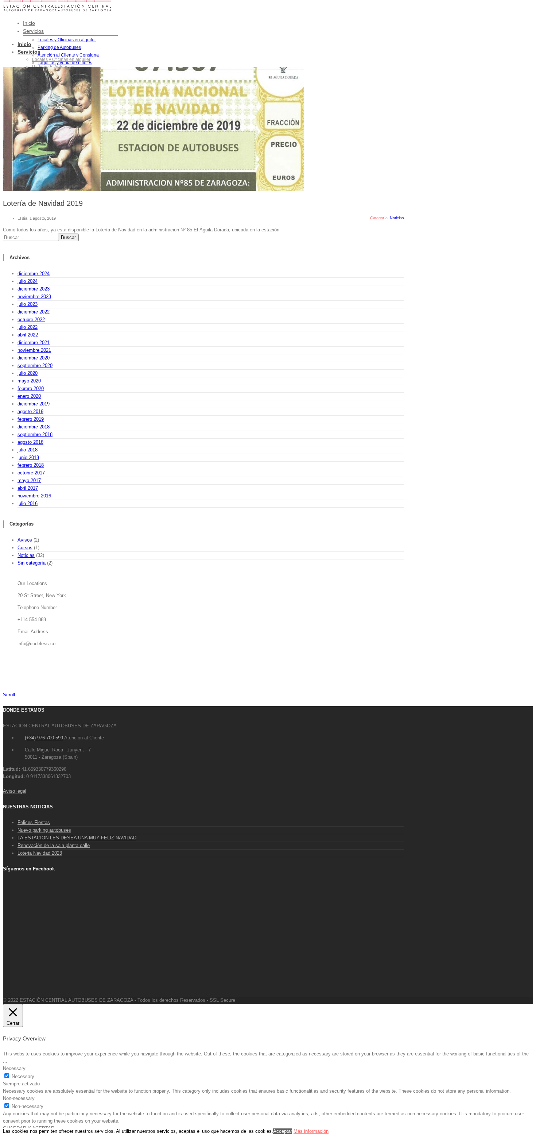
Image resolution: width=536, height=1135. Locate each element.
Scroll (9, 694)
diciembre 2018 (34, 427)
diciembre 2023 (34, 289)
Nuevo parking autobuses (44, 830)
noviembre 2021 (34, 350)
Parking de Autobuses (59, 47)
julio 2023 (28, 304)
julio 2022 (28, 327)
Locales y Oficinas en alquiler (67, 39)
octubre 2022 (31, 319)
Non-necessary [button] (19, 1098)
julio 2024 (28, 281)
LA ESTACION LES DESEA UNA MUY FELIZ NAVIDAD (77, 837)
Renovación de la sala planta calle (54, 845)
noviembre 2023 (34, 296)
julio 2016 (28, 503)
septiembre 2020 (35, 365)
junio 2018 (28, 457)
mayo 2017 (29, 480)
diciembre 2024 (34, 273)
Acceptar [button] (282, 1131)
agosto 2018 (30, 442)
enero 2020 (29, 396)
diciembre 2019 (34, 404)
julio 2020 (28, 373)
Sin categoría (32, 563)
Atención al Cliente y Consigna (68, 55)
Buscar (68, 237)
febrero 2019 (31, 419)
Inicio (29, 23)
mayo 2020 (29, 381)
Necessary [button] (14, 1068)
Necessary (23, 1076)
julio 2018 (28, 450)
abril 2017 (28, 488)
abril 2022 (28, 335)
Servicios (33, 31)
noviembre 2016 (34, 496)
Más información (311, 1131)
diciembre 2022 (34, 312)
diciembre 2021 (34, 342)
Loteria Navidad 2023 (40, 853)
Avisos (25, 540)
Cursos (25, 547)
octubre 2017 (31, 473)
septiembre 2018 (35, 434)
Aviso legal (14, 791)
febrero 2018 (31, 465)
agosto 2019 (30, 411)
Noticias (26, 555)
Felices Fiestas (34, 822)
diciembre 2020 (34, 358)
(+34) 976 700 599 (44, 737)
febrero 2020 (31, 388)
